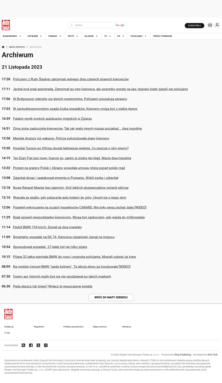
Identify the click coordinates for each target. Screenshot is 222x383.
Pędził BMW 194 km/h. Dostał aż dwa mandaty (47, 227)
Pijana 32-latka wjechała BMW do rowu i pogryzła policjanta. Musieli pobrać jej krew (74, 257)
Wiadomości (10, 36)
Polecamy (137, 36)
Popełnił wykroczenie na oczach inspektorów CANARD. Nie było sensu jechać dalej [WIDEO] (79, 207)
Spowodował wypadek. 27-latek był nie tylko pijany (50, 247)
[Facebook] (30, 345)
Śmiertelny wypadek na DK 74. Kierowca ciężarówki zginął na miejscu (63, 237)
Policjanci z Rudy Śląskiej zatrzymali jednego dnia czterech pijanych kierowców (71, 79)
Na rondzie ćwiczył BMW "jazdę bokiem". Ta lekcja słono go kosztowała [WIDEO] (71, 267)
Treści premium (162, 36)
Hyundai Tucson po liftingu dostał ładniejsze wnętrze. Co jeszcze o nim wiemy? (71, 148)
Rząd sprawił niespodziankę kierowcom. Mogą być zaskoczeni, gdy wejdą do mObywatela (79, 217)
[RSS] (23, 345)
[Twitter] (38, 345)
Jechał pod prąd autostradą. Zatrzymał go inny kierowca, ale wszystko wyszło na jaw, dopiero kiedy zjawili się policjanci (100, 89)
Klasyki (89, 36)
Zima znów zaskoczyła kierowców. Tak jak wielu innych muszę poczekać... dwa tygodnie (77, 128)
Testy (71, 36)
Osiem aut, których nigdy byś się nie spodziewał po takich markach (62, 276)
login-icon (217, 25)
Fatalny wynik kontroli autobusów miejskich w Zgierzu (52, 119)
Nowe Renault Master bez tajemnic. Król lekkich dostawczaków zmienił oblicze (71, 188)
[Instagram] (45, 345)
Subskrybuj (194, 25)
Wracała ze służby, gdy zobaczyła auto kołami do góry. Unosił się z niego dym (69, 198)
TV (105, 36)
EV (118, 36)
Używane (33, 36)
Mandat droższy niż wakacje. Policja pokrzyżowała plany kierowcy (61, 138)
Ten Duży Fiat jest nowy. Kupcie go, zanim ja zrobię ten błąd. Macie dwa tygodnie (72, 158)
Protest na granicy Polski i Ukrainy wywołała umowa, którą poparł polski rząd (69, 168)
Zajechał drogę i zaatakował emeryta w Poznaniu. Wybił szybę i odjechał (65, 178)
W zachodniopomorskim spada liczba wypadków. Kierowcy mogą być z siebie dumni (75, 109)
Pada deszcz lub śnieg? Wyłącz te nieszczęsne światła (52, 286)
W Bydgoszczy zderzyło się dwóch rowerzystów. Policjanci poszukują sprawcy (70, 99)
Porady (52, 36)
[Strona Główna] (6, 25)
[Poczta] (210, 25)
